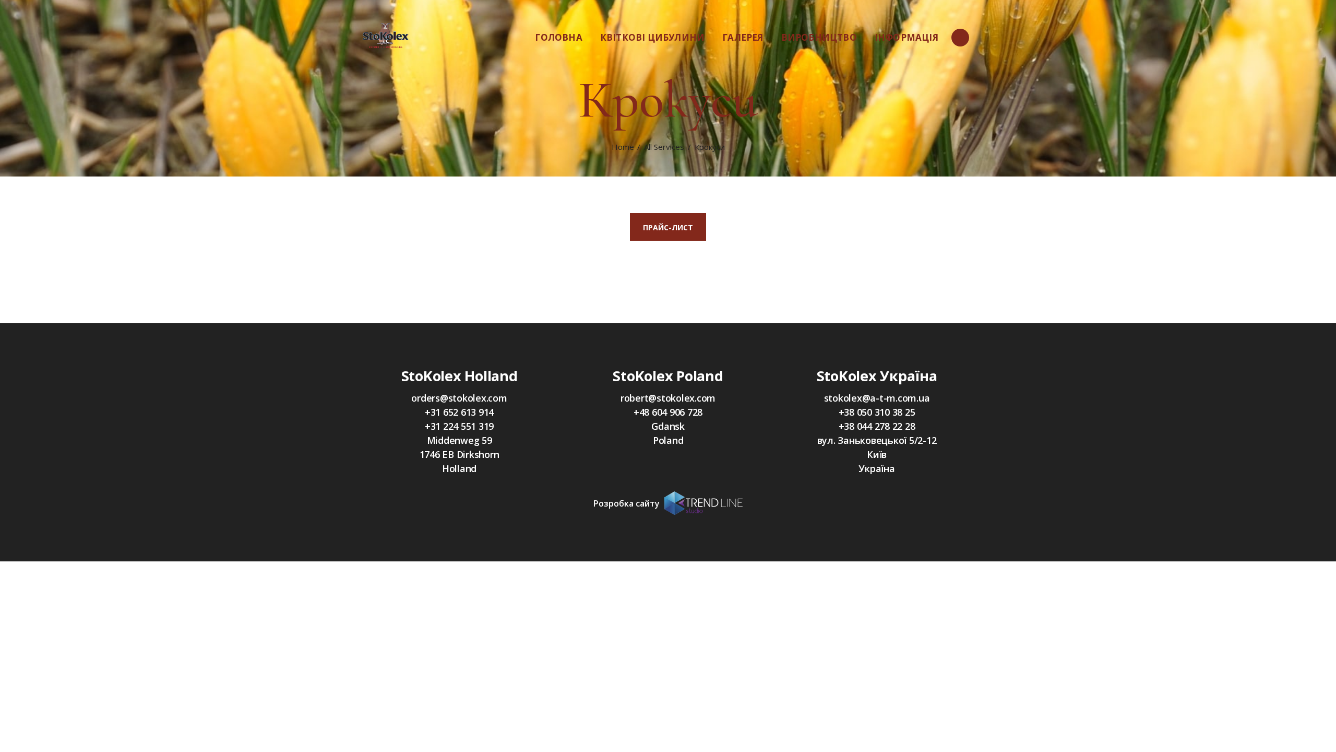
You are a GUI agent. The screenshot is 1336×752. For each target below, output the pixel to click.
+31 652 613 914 (459, 412)
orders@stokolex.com (459, 398)
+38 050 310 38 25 (877, 412)
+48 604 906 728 (668, 412)
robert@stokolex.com (668, 398)
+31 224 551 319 (459, 426)
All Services (664, 147)
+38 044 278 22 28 (877, 426)
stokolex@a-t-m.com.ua (877, 398)
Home (623, 147)
